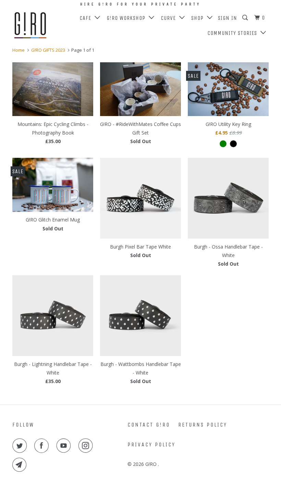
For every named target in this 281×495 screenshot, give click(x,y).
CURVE (170, 18)
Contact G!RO (148, 424)
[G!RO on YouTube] (65, 446)
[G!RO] (33, 25)
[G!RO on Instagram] (87, 446)
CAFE (87, 18)
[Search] (246, 17)
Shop (199, 18)
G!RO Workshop (128, 18)
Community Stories (233, 33)
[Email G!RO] (20, 465)
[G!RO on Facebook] (42, 446)
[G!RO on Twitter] (20, 446)
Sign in (227, 18)
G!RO (151, 464)
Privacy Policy (151, 444)
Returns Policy (202, 424)
